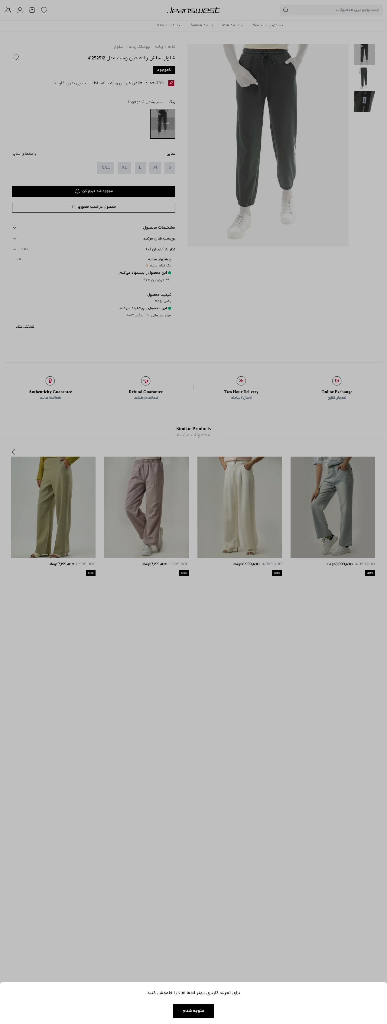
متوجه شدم (193, 1011)
